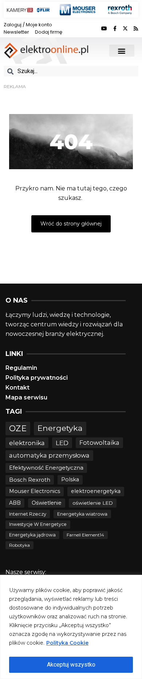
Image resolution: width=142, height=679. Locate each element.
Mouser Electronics (34, 491)
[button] (121, 51)
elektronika (27, 443)
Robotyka (19, 545)
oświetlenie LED (92, 503)
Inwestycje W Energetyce (38, 524)
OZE (18, 428)
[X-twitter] (125, 28)
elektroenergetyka (96, 491)
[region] (71, 627)
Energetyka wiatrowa (82, 514)
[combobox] (71, 71)
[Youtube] (104, 28)
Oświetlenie (47, 503)
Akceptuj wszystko (71, 664)
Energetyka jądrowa (32, 535)
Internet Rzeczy (27, 514)
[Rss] (135, 28)
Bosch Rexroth (29, 479)
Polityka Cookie (67, 643)
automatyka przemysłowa (49, 455)
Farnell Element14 (85, 535)
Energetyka (60, 428)
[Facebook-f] (114, 28)
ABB (15, 503)
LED (62, 443)
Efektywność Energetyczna (46, 467)
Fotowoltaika (99, 442)
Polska (70, 479)
